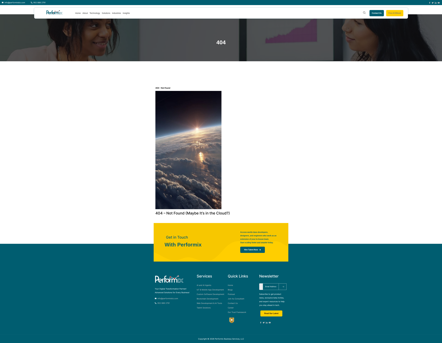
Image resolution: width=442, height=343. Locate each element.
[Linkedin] (267, 322)
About (85, 13)
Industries (116, 13)
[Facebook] (430, 2)
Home (78, 13)
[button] (364, 13)
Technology (95, 13)
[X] (264, 322)
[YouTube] (439, 2)
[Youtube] (270, 322)
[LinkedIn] (436, 2)
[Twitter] (433, 2)
